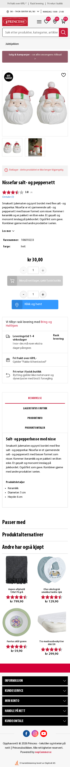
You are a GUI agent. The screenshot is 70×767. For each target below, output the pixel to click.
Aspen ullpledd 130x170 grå (16, 590)
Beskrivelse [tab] (35, 398)
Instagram (35, 733)
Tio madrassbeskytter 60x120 (51, 643)
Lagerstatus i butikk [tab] (35, 408)
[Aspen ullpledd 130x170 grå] (16, 569)
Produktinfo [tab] (35, 418)
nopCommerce (43, 752)
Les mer (6, 231)
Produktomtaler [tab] (35, 427)
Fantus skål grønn (17, 641)
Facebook (26, 733)
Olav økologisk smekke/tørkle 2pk (51, 590)
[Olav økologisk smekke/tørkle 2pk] (51, 569)
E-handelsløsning (28, 763)
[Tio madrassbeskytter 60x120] (51, 622)
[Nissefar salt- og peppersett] (12, 147)
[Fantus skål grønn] (16, 622)
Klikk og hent (33, 304)
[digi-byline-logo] (17, 763)
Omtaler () (8, 197)
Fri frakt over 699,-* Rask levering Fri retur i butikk (35, 4)
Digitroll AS (50, 763)
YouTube (43, 733)
